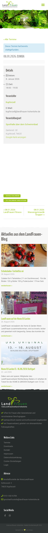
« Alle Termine (9, 39)
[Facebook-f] (5, 515)
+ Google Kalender (12, 196)
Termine (7, 442)
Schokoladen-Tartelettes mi (12, 271)
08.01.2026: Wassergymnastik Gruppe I (36, 212)
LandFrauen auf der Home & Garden (15, 319)
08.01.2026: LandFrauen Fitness (12, 210)
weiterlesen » (6, 286)
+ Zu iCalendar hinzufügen (15, 200)
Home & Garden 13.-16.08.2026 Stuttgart (18, 369)
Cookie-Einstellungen (12, 461)
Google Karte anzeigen (16, 137)
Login (6, 465)
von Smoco (29, 530)
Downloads (8, 446)
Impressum (8, 454)
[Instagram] (10, 515)
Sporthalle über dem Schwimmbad (22, 124)
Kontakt (7, 450)
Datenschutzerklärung (12, 457)
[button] (43, 4)
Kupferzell (10, 102)
